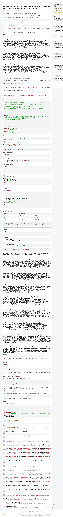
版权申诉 (28, 515)
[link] (3, 3)
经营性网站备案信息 (30, 514)
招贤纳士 (19, 512)
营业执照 (35, 515)
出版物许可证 (31, 515)
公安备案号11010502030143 (9, 514)
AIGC (14, 10)
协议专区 (29, 512)
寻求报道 (26, 512)
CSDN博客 (40, 511)
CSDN (33, 511)
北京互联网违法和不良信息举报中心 (39, 514)
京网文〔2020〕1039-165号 (24, 514)
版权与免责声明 (24, 515)
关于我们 (15, 512)
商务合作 (22, 512)
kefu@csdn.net (42, 512)
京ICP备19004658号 (16, 514)
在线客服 (47, 512)
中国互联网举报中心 (54, 514)
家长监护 (45, 514)
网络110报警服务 (49, 514)
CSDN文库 (36, 511)
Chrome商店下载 (60, 514)
